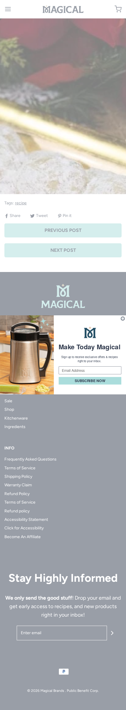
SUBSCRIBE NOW (90, 381)
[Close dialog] (123, 318)
